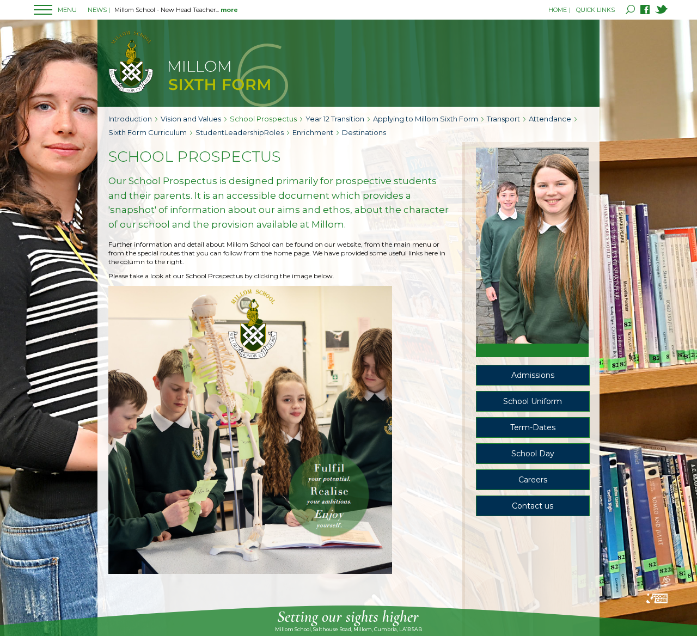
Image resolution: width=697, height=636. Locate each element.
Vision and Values (191, 118)
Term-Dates (532, 427)
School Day (532, 453)
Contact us (532, 506)
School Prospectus (263, 118)
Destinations (364, 132)
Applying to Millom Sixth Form (425, 118)
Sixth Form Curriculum (147, 132)
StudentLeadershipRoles (239, 132)
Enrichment (312, 132)
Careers (532, 480)
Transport (503, 118)
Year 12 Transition (334, 118)
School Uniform (532, 401)
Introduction (130, 118)
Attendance (550, 118)
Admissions (532, 375)
